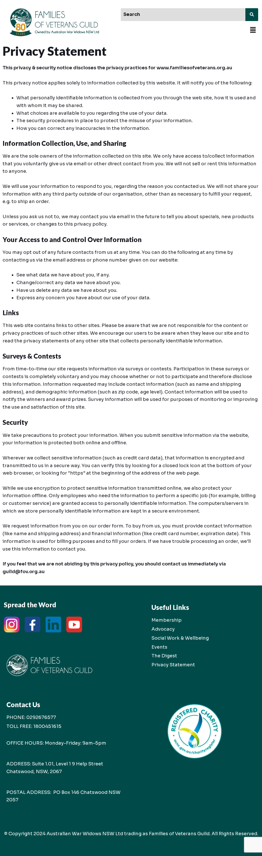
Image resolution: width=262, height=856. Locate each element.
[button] (253, 30)
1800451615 (47, 726)
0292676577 (41, 717)
